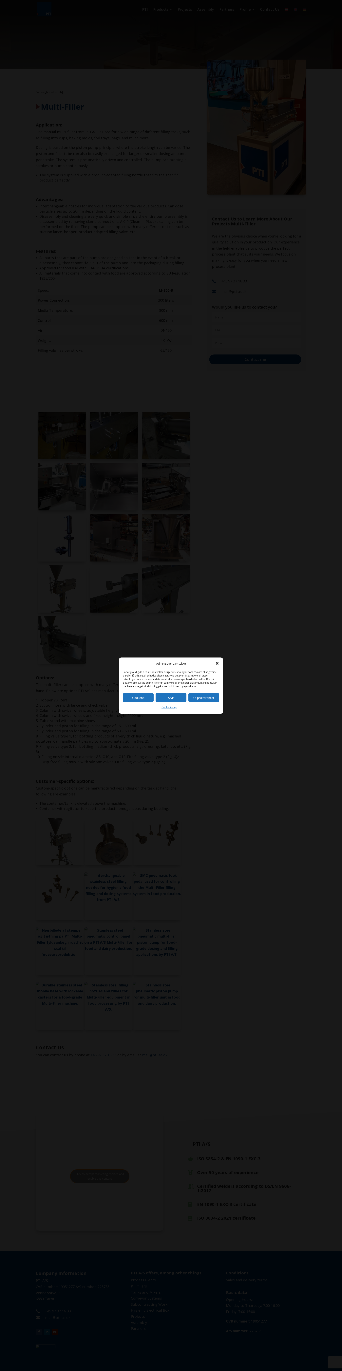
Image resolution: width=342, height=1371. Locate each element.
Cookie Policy (169, 707)
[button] (217, 663)
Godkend (138, 698)
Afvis (171, 698)
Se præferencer (203, 698)
